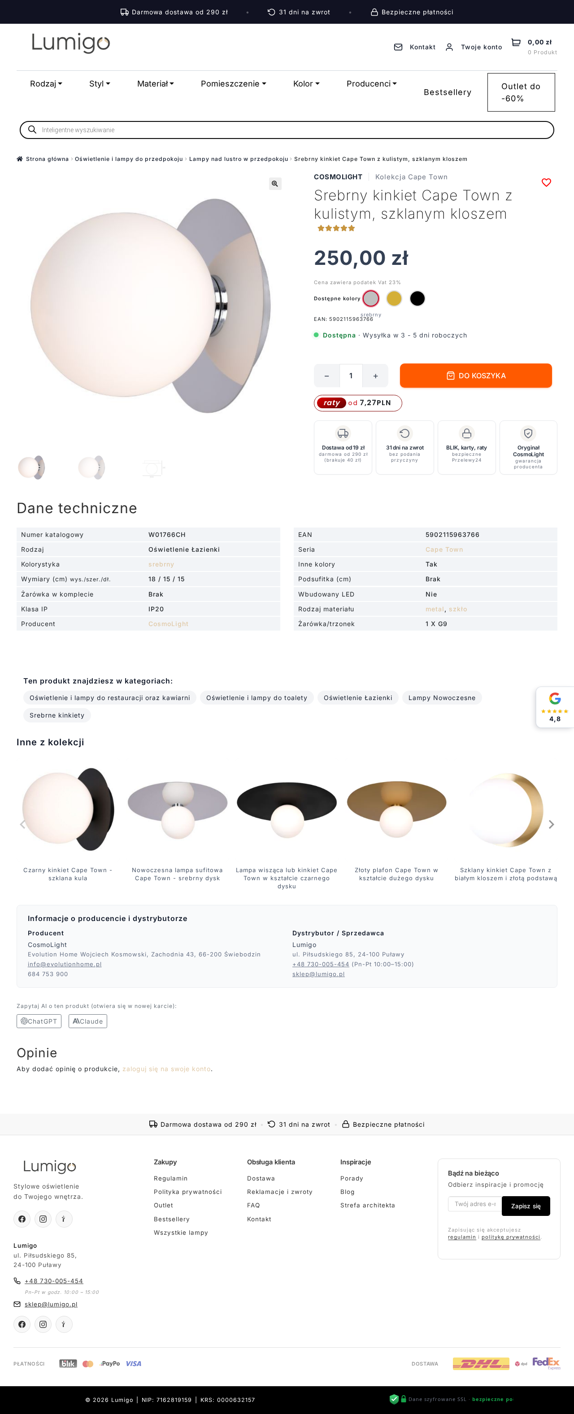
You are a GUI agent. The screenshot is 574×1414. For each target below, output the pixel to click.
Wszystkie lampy (181, 1232)
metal (435, 609)
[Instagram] (43, 1219)
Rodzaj (43, 83)
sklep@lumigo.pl (318, 973)
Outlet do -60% (521, 92)
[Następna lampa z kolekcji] (550, 824)
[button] (275, 183)
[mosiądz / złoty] (394, 298)
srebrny (161, 564)
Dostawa (261, 1178)
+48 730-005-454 (320, 964)
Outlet (163, 1205)
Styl (96, 83)
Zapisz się (526, 1206)
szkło (458, 609)
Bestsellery (448, 92)
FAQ (253, 1205)
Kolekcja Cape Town (411, 177)
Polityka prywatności (188, 1191)
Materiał (152, 83)
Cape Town (444, 549)
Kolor (303, 83)
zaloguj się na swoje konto (166, 1068)
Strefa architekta (368, 1205)
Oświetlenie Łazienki (358, 697)
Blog (347, 1191)
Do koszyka (482, 375)
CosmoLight (338, 177)
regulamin (462, 1237)
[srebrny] (371, 298)
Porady (352, 1178)
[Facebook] (21, 1219)
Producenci (369, 83)
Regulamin (171, 1178)
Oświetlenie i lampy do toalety (257, 697)
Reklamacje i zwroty (280, 1191)
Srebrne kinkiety (57, 715)
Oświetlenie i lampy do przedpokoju (129, 159)
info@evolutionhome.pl (65, 964)
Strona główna (47, 159)
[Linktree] (64, 1219)
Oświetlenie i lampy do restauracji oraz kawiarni (110, 697)
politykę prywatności (511, 1237)
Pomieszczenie (230, 83)
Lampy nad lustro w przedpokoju (238, 159)
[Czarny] (417, 298)
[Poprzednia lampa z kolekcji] (23, 824)
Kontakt (259, 1219)
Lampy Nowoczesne (442, 697)
